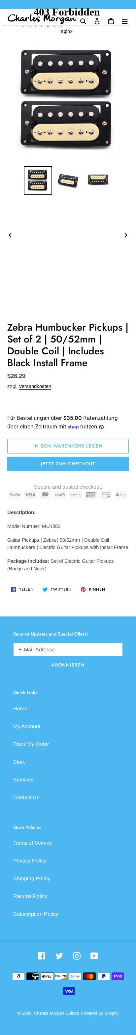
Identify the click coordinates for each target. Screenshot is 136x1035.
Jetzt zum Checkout (68, 463)
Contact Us (26, 797)
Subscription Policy (35, 914)
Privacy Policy (30, 860)
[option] (38, 180)
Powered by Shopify (100, 1013)
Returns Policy (30, 896)
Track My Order (31, 744)
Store (19, 762)
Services (23, 779)
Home (20, 708)
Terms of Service (32, 843)
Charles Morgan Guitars (56, 1013)
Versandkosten (35, 386)
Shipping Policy (31, 878)
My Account (26, 726)
